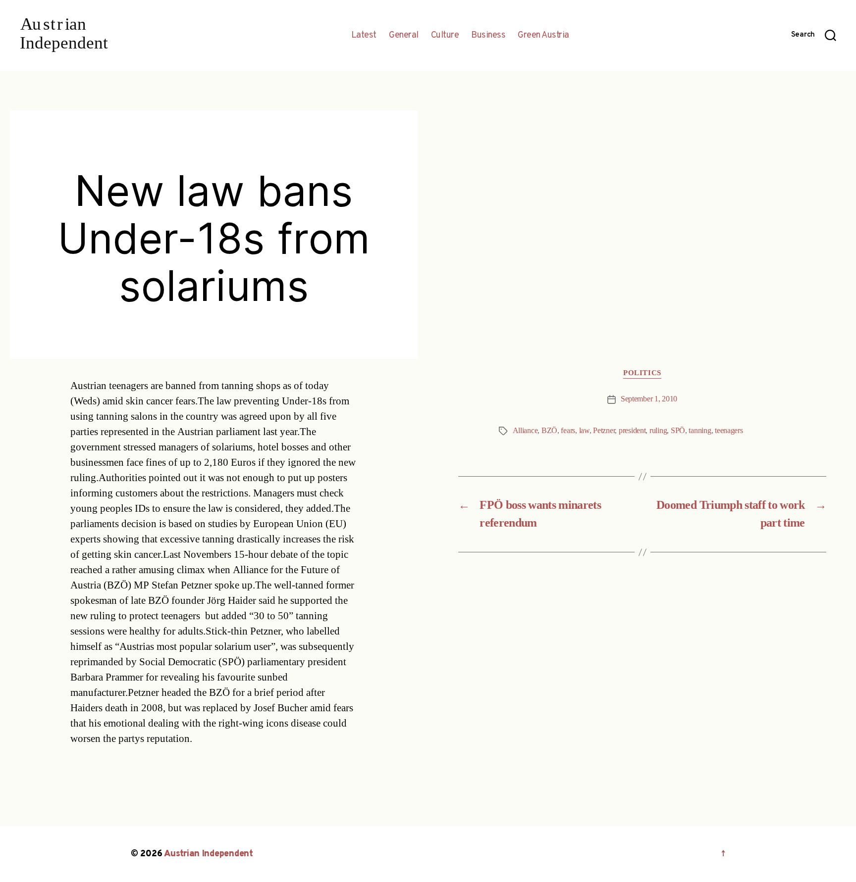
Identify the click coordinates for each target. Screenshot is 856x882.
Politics (642, 373)
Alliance (525, 431)
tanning (700, 431)
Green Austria (543, 35)
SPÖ (678, 431)
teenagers (729, 431)
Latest (363, 35)
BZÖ (549, 431)
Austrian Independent (208, 854)
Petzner (604, 431)
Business (488, 35)
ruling (658, 431)
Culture (445, 35)
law (584, 431)
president (632, 431)
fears (568, 431)
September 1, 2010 (649, 399)
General (404, 35)
